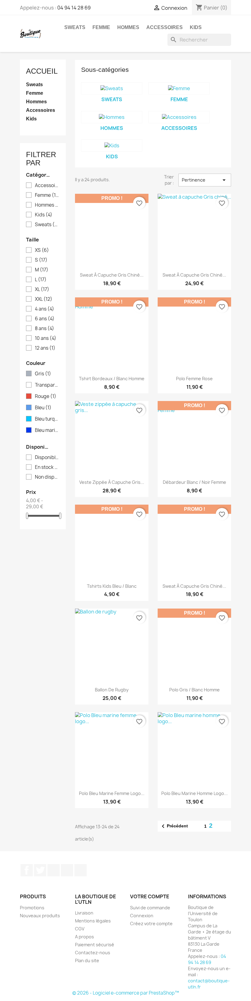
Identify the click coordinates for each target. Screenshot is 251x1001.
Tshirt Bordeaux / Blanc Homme (111, 378)
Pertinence (205, 180)
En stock (47, 467)
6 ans (44, 319)
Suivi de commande (150, 908)
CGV (79, 929)
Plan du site (87, 960)
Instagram (67, 870)
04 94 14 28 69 (74, 7)
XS (42, 250)
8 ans (44, 329)
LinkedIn (80, 870)
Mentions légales (93, 921)
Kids (196, 27)
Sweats (74, 27)
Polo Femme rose (194, 378)
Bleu (43, 408)
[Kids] (111, 145)
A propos (84, 937)
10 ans (45, 338)
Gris (43, 374)
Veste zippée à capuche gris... (111, 482)
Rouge (45, 396)
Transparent (47, 385)
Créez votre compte (151, 923)
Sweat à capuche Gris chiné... (112, 275)
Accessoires (164, 27)
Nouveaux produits (40, 915)
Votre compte (149, 896)
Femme (101, 27)
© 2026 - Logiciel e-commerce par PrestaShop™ (125, 993)
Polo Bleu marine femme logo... (111, 793)
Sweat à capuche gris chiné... (194, 586)
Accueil (42, 71)
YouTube (53, 870)
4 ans (44, 309)
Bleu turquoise (47, 419)
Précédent (173, 826)
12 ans (45, 348)
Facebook (27, 870)
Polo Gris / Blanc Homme (194, 690)
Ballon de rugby (112, 690)
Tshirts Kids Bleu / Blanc (112, 586)
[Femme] (179, 88)
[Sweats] (111, 88)
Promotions (32, 908)
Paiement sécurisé (94, 945)
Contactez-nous (92, 952)
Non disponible (47, 477)
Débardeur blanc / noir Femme (194, 482)
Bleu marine (47, 430)
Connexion (141, 915)
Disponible (47, 457)
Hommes (128, 27)
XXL (43, 299)
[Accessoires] (179, 117)
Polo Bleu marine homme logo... (194, 793)
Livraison (84, 913)
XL (42, 289)
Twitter (40, 870)
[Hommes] (111, 117)
